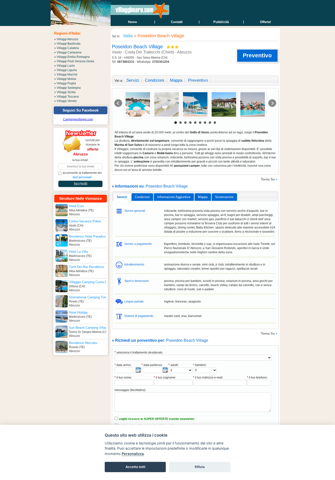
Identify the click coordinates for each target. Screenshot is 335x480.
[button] (257, 56)
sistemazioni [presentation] (224, 197)
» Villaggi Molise (65, 79)
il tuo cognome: (165, 377)
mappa (176, 80)
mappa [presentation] (202, 197)
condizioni (154, 80)
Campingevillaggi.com (78, 119)
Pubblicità (221, 22)
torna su (268, 179)
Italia (127, 35)
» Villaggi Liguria (65, 70)
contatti (177, 22)
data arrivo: (123, 365)
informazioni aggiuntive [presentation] (173, 197)
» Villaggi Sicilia (65, 92)
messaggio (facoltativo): (130, 390)
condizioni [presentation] (142, 197)
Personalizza (133, 454)
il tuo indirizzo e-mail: (208, 377)
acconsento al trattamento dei (82, 175)
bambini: (199, 365)
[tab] (122, 197)
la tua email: (80, 160)
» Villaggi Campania (67, 52)
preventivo (198, 80)
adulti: (173, 365)
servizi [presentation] (122, 197)
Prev (118, 103)
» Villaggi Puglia (65, 83)
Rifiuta (200, 467)
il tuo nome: (123, 377)
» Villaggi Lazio (64, 65)
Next (272, 103)
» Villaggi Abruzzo (66, 39)
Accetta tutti (135, 467)
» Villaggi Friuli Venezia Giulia (74, 61)
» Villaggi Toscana (66, 96)
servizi (132, 80)
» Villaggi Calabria (66, 48)
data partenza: (152, 365)
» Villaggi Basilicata (67, 43)
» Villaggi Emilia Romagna (72, 57)
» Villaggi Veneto (65, 101)
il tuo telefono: (257, 377)
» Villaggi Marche (65, 74)
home (132, 22)
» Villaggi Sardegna (67, 87)
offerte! (265, 22)
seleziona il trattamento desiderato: (139, 352)
